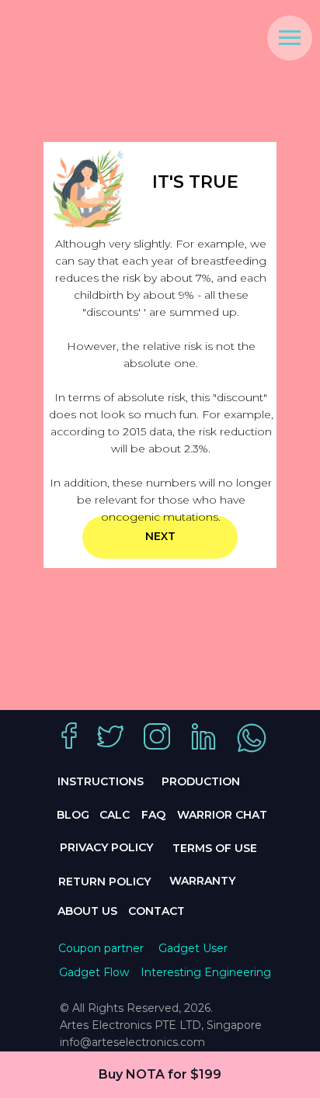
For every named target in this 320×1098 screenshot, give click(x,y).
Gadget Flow (94, 972)
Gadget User (193, 948)
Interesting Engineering (206, 972)
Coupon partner (101, 948)
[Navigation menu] (290, 38)
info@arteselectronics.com (132, 1042)
